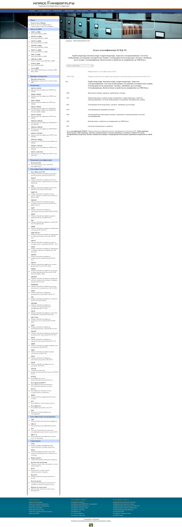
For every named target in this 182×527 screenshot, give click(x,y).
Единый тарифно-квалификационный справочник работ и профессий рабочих (43, 445)
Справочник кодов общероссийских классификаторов (53, 6)
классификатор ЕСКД (118, 511)
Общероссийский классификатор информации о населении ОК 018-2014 (44, 228)
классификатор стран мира (77, 509)
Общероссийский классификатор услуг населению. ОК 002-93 (42, 364)
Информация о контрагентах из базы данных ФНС (44, 80)
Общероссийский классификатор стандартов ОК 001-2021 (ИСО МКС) (44, 298)
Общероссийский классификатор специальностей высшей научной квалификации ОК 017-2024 (41, 305)
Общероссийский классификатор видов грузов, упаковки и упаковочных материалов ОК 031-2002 (44, 194)
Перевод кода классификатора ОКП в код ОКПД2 (43, 102)
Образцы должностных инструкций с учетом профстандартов (44, 464)
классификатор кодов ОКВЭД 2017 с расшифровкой (84, 504)
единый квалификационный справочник (123, 509)
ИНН (112, 10)
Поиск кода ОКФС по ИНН (39, 55)
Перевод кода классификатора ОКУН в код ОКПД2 (43, 116)
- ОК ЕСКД (70, 76)
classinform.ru (88, 519)
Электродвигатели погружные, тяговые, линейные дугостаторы (111, 104)
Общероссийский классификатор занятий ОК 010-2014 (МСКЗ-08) (44, 222)
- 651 (67, 98)
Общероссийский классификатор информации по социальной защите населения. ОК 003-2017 (44, 235)
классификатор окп (76, 511)
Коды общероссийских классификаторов (39, 505)
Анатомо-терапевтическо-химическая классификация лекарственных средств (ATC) (44, 430)
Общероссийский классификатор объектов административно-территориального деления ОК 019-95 (44, 180)
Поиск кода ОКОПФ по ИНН (39, 46)
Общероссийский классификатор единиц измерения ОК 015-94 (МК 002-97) (43, 215)
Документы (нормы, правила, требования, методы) (106, 93)
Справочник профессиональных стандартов (44, 458)
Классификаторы (44, 10)
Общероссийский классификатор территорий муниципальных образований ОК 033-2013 (44, 333)
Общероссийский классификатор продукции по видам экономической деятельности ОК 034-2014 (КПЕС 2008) (44, 271)
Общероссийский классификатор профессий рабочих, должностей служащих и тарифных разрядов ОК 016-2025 (44, 279)
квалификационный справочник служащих (123, 504)
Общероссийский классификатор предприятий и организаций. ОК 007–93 (43, 292)
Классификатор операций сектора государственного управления (41, 390)
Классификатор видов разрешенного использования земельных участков (42, 384)
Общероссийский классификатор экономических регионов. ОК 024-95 (42, 357)
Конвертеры (57, 10)
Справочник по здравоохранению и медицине (40, 511)
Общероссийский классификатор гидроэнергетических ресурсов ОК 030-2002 (44, 209)
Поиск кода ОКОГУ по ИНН (39, 51)
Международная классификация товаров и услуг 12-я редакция (43, 436)
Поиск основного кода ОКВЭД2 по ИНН (43, 60)
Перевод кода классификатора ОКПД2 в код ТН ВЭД (44, 147)
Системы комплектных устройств (100, 126)
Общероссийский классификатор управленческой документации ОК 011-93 (43, 339)
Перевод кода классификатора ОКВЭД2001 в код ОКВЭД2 (44, 128)
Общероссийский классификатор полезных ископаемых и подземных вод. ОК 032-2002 (44, 286)
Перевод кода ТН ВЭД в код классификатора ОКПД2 (44, 141)
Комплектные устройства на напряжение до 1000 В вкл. (108, 121)
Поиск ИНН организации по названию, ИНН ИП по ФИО (44, 69)
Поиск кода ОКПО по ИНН (39, 32)
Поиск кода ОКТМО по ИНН (39, 37)
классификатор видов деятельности (80, 505)
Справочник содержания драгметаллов (39, 504)
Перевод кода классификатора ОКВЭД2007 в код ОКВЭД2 (44, 122)
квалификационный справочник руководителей (125, 507)
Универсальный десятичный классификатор (44, 420)
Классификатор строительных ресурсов (43, 402)
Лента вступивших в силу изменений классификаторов (42, 164)
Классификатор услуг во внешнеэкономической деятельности (42, 378)
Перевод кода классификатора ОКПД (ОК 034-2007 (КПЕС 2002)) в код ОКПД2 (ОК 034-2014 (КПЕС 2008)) (43, 109)
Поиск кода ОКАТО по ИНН (39, 42)
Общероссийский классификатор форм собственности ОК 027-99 (42, 351)
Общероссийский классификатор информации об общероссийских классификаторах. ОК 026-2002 (44, 249)
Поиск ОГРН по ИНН (37, 64)
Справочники (69, 10)
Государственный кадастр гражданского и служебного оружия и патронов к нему (43, 482)
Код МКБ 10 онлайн (118, 515)
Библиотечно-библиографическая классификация (41, 412)
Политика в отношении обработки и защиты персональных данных (91, 521)
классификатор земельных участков (122, 513)
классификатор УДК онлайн (78, 515)
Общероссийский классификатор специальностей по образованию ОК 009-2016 (43, 320)
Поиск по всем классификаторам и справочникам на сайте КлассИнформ (42, 24)
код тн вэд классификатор (77, 513)
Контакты (96, 519)
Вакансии (94, 10)
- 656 (67, 121)
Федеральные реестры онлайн (36, 509)
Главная (32, 10)
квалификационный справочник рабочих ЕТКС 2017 (126, 505)
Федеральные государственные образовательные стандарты (40, 470)
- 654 (67, 109)
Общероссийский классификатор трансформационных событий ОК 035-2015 (44, 326)
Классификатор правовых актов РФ (41, 406)
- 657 (67, 126)
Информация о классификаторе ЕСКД (102, 71)
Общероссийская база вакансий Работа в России (43, 476)
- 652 (67, 104)
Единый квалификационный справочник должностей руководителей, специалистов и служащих (44, 452)
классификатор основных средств (79, 507)
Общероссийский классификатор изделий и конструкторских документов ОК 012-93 (119, 76)
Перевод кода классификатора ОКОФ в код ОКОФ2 (43, 89)
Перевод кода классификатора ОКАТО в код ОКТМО (44, 135)
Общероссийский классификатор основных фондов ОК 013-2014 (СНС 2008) (44, 264)
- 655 (67, 114)
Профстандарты (82, 10)
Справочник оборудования (35, 502)
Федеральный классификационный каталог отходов (43, 396)
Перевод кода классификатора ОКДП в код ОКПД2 (43, 96)
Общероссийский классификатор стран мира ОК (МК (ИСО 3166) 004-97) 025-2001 (44, 312)
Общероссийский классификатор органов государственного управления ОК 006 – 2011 (44, 242)
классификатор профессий (77, 502)
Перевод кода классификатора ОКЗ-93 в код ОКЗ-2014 (44, 153)
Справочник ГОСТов (34, 513)
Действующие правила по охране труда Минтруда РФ (42, 488)
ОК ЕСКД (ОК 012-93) (81, 41)
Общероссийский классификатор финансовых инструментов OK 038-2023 (44, 345)
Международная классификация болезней (43, 424)
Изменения (104, 10)
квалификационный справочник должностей (124, 502)
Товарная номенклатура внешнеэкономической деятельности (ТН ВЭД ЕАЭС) (44, 371)
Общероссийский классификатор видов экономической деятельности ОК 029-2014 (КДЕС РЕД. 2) (43, 202)
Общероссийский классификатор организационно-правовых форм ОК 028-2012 (43, 257)
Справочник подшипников (35, 507)
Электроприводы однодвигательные (101, 109)
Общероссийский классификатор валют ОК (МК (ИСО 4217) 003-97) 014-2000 (44, 187)
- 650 (67, 93)
